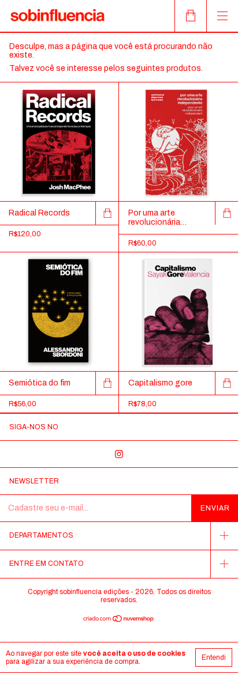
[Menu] (222, 16)
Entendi (214, 657)
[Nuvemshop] (119, 620)
